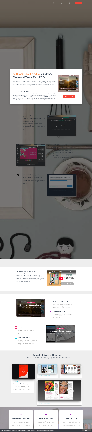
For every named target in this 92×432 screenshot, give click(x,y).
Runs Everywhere (60, 328)
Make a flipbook (69, 96)
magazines (20, 82)
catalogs (25, 82)
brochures (15, 82)
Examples (64, 3)
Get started (78, 3)
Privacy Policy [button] (51, 430)
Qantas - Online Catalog (20, 384)
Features (56, 3)
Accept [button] (86, 430)
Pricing (49, 3)
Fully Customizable (30, 302)
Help (71, 3)
